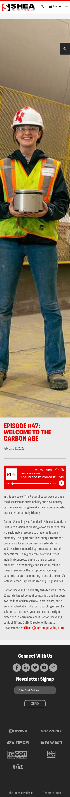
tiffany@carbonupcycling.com (44, 627)
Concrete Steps (52, 793)
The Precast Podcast (21, 793)
